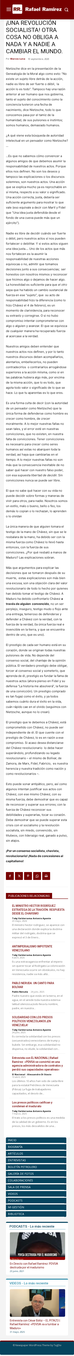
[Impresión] (46, 876)
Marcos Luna (17, 58)
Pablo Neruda (20, 991)
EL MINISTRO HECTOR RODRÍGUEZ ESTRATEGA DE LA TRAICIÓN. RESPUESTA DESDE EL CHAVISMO (38, 909)
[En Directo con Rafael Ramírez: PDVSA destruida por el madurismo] (37, 1246)
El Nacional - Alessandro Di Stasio (31, 1074)
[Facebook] (10, 876)
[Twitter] (19, 876)
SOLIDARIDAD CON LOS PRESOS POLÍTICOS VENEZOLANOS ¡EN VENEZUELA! (32, 1021)
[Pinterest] (28, 876)
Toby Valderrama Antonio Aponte (31, 918)
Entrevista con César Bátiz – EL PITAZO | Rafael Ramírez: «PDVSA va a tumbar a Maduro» (35, 1324)
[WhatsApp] (37, 876)
